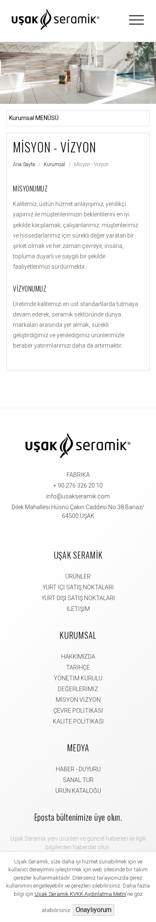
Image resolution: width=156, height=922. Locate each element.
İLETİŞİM (78, 609)
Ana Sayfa (24, 164)
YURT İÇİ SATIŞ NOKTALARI (78, 587)
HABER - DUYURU (78, 769)
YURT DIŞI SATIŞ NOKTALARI (78, 598)
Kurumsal (54, 164)
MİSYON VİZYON (78, 699)
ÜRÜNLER (78, 576)
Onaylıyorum (93, 910)
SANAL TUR (78, 780)
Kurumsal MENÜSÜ (34, 118)
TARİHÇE (78, 667)
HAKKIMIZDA (78, 656)
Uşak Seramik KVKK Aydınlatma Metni (80, 894)
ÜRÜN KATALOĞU (78, 790)
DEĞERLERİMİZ (78, 689)
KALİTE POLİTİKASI (78, 721)
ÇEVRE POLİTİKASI (78, 710)
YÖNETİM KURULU (78, 678)
